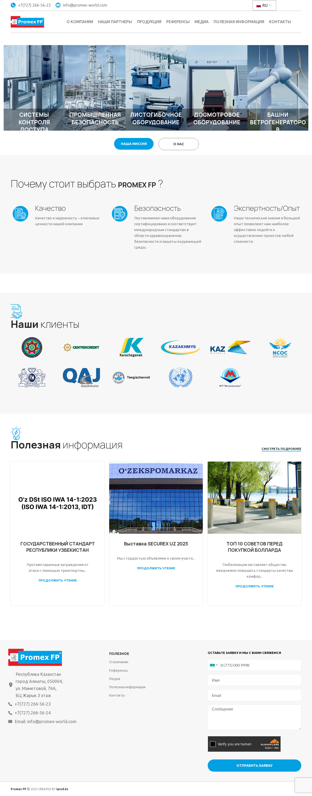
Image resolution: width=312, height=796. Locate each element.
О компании (118, 662)
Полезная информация (127, 687)
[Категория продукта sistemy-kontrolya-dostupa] (34, 88)
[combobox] (213, 665)
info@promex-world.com (85, 5)
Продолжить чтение (58, 580)
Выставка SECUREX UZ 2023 (156, 544)
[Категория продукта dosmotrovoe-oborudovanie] (216, 88)
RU (265, 5)
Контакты (117, 695)
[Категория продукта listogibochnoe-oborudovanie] (156, 88)
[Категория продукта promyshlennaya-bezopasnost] (95, 88)
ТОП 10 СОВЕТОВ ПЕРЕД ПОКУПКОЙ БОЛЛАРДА (254, 547)
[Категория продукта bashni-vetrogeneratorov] (277, 88)
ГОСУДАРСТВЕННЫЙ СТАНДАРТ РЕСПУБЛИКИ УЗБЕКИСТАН (57, 547)
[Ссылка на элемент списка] (49, 704)
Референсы (118, 670)
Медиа (114, 679)
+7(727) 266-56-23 (34, 5)
